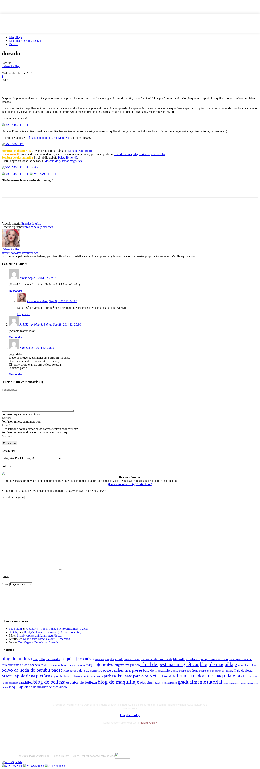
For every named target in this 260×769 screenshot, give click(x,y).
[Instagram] (33, 732)
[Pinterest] (35, 86)
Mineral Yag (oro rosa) (81, 150)
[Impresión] (62, 86)
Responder (15, 291)
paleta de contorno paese (94, 670)
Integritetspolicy (130, 715)
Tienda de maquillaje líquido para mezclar (139, 154)
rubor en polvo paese (216, 671)
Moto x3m (15, 628)
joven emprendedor (231, 683)
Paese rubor (69, 670)
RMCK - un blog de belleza (35, 324)
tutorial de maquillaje (247, 665)
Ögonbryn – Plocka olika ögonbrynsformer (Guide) (57, 628)
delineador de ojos (132, 659)
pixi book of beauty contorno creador (81, 676)
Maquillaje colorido (186, 659)
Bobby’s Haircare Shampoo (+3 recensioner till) (52, 632)
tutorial (214, 682)
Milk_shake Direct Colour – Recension (46, 639)
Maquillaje (15, 37)
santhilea (26, 682)
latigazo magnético (127, 665)
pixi (56, 676)
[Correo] (43, 732)
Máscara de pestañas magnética (63, 161)
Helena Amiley (11, 66)
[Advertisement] (46, 191)
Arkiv (5, 584)
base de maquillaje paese (160, 670)
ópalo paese (199, 670)
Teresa (23, 278)
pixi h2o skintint (166, 676)
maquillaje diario (114, 659)
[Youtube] (63, 732)
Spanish (17, 762)
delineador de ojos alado (50, 687)
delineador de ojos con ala (156, 659)
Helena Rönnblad (37, 301)
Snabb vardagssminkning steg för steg (39, 635)
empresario (99, 659)
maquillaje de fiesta (239, 670)
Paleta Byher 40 (67, 157)
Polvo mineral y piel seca (38, 227)
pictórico (45, 675)
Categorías (8, 458)
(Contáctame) (143, 484)
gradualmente (192, 682)
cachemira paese (127, 670)
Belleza (13, 44)
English (40, 765)
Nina (22, 347)
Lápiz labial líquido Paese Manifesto (48, 137)
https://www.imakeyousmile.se (20, 252)
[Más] (76, 86)
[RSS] (53, 732)
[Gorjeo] (21, 86)
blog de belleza (17, 658)
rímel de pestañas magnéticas (169, 664)
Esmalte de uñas (31, 223)
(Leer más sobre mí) (121, 484)
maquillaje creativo (77, 658)
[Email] (49, 86)
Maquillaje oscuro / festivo (25, 40)
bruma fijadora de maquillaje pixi (210, 675)
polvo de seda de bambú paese (32, 670)
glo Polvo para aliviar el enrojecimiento (64, 665)
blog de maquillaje (218, 664)
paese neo (185, 670)
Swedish (17, 765)
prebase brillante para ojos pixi (130, 676)
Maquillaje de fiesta (18, 676)
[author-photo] (11, 246)
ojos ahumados (150, 682)
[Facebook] (8, 86)
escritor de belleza (81, 682)
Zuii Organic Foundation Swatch (38, 642)
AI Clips (14, 632)
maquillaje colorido (46, 659)
